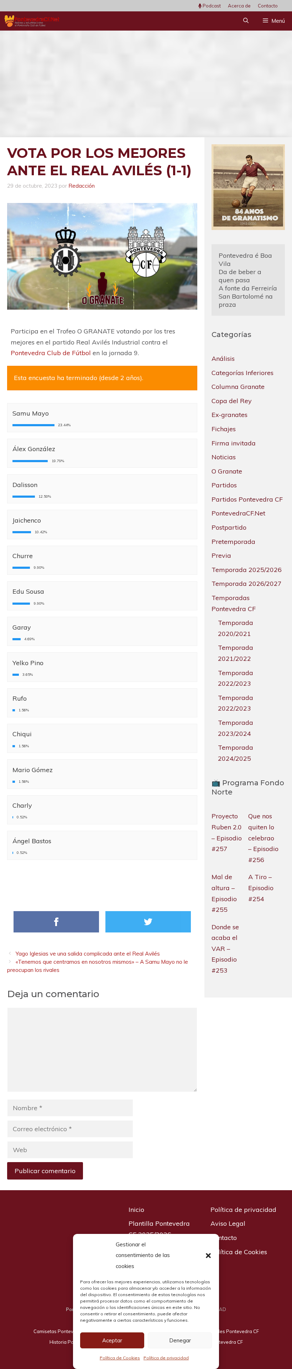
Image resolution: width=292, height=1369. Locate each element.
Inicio (136, 1209)
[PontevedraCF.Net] (32, 21)
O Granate (227, 471)
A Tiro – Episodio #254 (260, 888)
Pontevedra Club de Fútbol (51, 353)
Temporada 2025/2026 (247, 570)
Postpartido (229, 527)
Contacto (268, 6)
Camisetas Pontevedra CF (61, 1331)
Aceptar (112, 1340)
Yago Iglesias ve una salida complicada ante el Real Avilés (88, 953)
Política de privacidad (166, 1357)
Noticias (224, 457)
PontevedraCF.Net (238, 513)
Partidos (224, 485)
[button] (208, 1255)
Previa (221, 555)
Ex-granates (229, 415)
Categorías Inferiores (242, 373)
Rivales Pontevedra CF (234, 1331)
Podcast (211, 6)
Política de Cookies (120, 1357)
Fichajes (224, 429)
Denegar (180, 1340)
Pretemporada (233, 542)
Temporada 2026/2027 (247, 583)
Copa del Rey (232, 401)
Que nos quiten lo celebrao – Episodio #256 (263, 837)
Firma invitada (234, 443)
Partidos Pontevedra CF (247, 499)
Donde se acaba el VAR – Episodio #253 (225, 948)
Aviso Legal (227, 1223)
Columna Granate (238, 387)
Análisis (223, 358)
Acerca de (239, 6)
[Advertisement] (146, 84)
